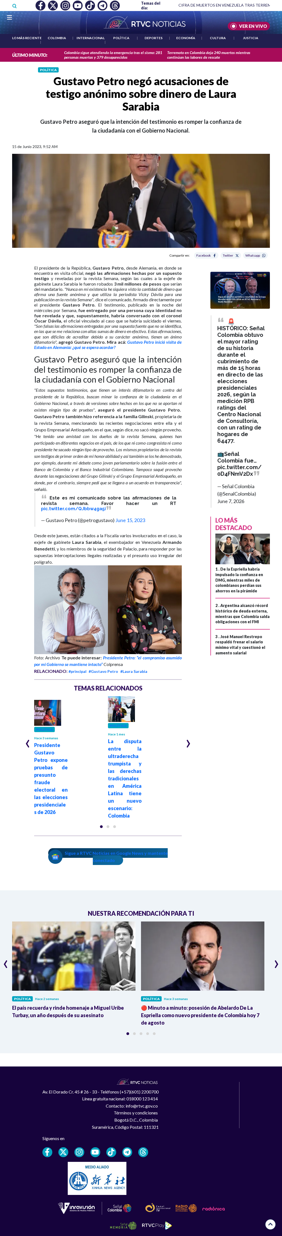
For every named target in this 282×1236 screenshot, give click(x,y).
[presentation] (28, 741)
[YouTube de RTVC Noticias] (95, 1152)
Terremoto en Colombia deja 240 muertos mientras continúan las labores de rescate (208, 55)
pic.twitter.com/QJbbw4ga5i (73, 508)
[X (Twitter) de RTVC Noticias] (63, 1152)
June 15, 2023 (130, 520)
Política (121, 38)
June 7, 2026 (230, 501)
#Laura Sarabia (133, 671)
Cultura (218, 38)
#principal (77, 671)
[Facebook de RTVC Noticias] (47, 1152)
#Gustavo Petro (103, 671)
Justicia (250, 38)
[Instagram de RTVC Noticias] (79, 1152)
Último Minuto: (29, 55)
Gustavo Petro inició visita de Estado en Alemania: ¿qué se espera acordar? (108, 344)
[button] (101, 826)
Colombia (57, 38)
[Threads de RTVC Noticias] (143, 1152)
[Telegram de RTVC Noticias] (127, 1152)
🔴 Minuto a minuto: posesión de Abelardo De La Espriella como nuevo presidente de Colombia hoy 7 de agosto (200, 1015)
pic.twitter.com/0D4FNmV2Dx (239, 470)
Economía (185, 38)
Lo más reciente (27, 38)
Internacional (91, 38)
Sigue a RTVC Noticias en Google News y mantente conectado (116, 856)
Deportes (153, 38)
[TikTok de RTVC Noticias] (111, 1152)
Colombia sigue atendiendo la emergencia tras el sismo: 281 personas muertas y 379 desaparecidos (113, 55)
